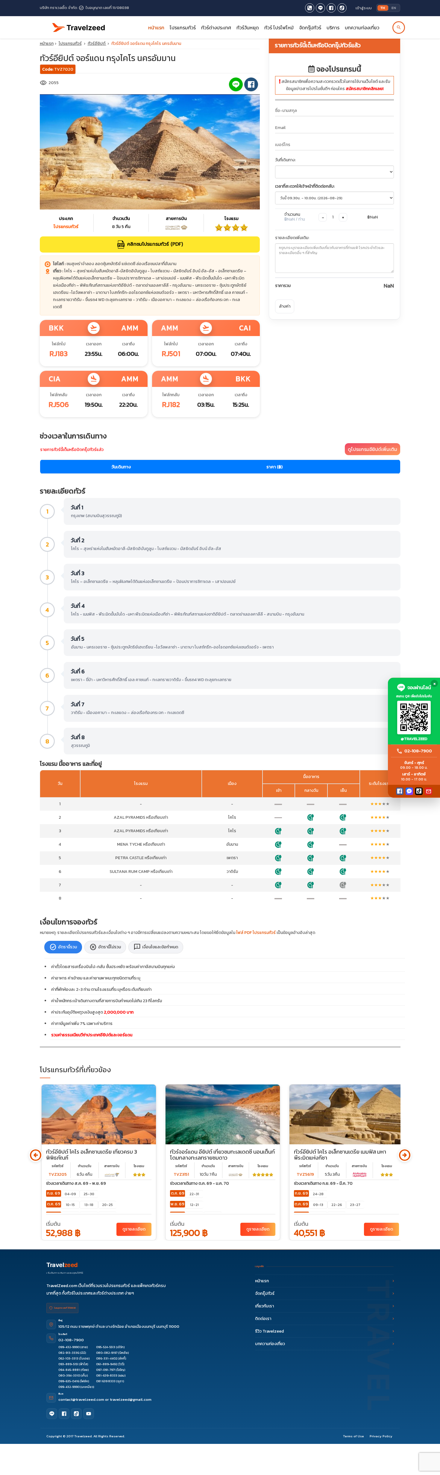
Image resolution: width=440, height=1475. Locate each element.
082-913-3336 (68, 1353)
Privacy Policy (381, 1436)
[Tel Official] (309, 8)
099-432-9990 (69, 1347)
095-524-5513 (105, 1347)
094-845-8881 (69, 1370)
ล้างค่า (284, 306)
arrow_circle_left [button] (35, 1155)
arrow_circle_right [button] (404, 1155)
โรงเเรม (139, 1165)
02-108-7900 (71, 1340)
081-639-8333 (106, 1375)
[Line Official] (320, 8)
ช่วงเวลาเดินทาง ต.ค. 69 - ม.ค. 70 (199, 1183)
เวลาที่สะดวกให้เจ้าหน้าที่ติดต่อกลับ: (305, 186)
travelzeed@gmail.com (130, 1399)
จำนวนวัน (84, 1165)
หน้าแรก (156, 27)
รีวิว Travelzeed (269, 1331)
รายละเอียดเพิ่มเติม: (292, 238)
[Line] (51, 1413)
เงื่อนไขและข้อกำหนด (155, 947)
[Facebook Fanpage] (331, 8)
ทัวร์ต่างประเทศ (216, 27)
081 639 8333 (106, 1381)
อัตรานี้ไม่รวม (105, 947)
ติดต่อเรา (263, 1319)
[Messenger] (409, 791)
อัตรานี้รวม (63, 947)
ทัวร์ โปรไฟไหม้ (279, 27)
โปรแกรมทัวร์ (70, 43)
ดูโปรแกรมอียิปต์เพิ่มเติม (372, 449)
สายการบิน (111, 1165)
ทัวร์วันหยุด (247, 27)
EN (394, 7)
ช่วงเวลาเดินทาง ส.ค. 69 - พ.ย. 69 (76, 1183)
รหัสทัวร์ (57, 1165)
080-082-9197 (106, 1353)
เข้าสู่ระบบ (364, 8)
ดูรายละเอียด (133, 1229)
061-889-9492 (106, 1364)
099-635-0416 (68, 1381)
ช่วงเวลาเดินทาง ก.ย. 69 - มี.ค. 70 (323, 1183)
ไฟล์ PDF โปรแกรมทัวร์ (256, 932)
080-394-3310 (69, 1375)
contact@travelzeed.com (81, 1399)
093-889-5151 (68, 1364)
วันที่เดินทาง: (285, 160)
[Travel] (79, 25)
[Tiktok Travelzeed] (342, 8)
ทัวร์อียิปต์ (97, 43)
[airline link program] (111, 1174)
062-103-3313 (68, 1358)
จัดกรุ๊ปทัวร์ (310, 27)
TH (382, 7)
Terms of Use (353, 1436)
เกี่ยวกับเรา (264, 1306)
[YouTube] (88, 1413)
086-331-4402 (106, 1358)
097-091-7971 (106, 1370)
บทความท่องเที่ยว (362, 27)
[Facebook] (399, 791)
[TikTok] (419, 791)
